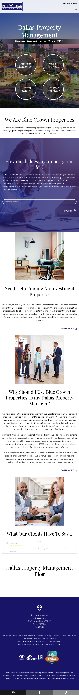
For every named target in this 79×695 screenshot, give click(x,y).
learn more (67, 328)
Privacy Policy (48, 645)
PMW (28, 645)
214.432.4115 (69, 3)
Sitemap (36, 645)
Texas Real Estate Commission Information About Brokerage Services (31, 636)
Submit (68, 211)
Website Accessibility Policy (64, 678)
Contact (59, 645)
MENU (74, 9)
